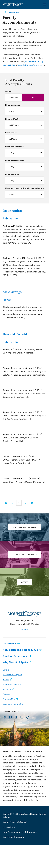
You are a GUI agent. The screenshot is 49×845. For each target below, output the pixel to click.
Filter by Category (13, 105)
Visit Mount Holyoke (12, 674)
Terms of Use (9, 827)
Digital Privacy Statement (15, 822)
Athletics (7, 689)
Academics (14, 12)
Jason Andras (12, 210)
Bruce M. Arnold (15, 334)
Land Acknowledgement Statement (20, 832)
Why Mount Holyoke (15, 662)
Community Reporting (13, 837)
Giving (6, 669)
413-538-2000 (24, 629)
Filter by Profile (12, 174)
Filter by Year (11, 133)
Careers (6, 694)
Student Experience (15, 656)
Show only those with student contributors (24, 188)
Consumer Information (13, 704)
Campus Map (9, 699)
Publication (10, 218)
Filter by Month (12, 119)
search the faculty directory (31, 65)
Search (8, 91)
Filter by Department (14, 160)
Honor (7, 299)
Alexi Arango (12, 292)
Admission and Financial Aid (20, 649)
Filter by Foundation (14, 146)
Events (6, 679)
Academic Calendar (12, 684)
